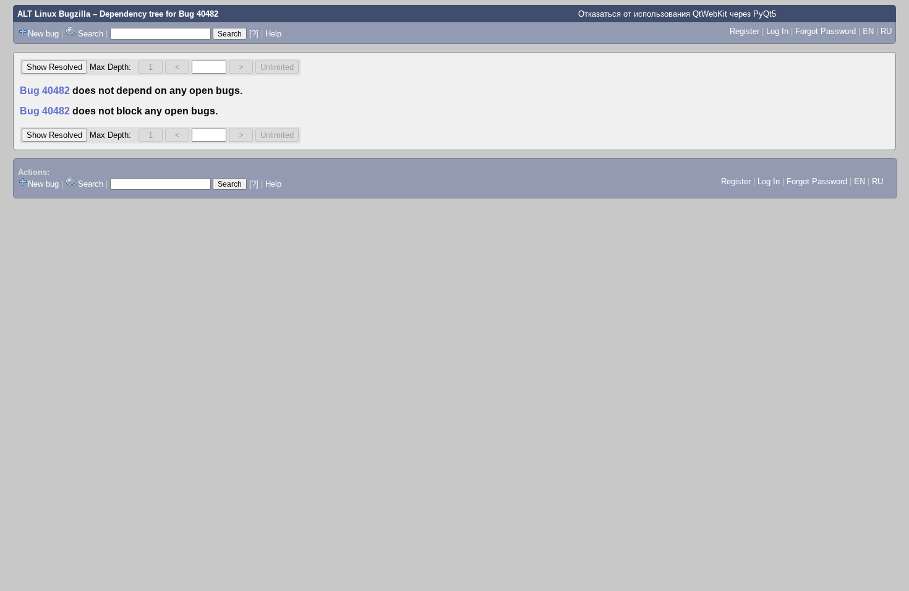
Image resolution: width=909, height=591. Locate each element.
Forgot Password (825, 31)
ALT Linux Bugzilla (53, 14)
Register (744, 31)
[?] (253, 33)
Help (273, 33)
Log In (777, 31)
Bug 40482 (198, 14)
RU (886, 31)
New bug (43, 33)
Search (90, 33)
